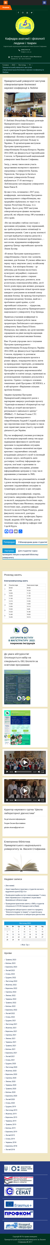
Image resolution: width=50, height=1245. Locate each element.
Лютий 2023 (10, 970)
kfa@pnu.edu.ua (26, 52)
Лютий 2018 (10, 1149)
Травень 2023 (11, 960)
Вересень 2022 (11, 988)
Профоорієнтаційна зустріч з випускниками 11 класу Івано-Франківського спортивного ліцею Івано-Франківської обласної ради (26, 897)
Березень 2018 (11, 1146)
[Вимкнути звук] (39, 772)
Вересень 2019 (11, 1117)
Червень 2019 (11, 1121)
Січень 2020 (10, 1103)
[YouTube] (27, 12)
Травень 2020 (11, 1089)
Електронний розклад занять (16, 581)
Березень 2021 (11, 1053)
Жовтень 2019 (11, 1114)
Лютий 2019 (10, 1135)
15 (13, 934)
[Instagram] (23, 12)
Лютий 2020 (10, 1099)
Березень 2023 (11, 967)
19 (36, 934)
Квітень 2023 (10, 963)
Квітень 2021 (10, 1049)
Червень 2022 (11, 999)
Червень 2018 (11, 1142)
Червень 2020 (11, 1085)
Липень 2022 (10, 995)
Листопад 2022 (11, 981)
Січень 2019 (10, 1139)
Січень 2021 (10, 1060)
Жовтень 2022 (11, 985)
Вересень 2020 (11, 1074)
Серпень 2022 (11, 992)
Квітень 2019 (10, 1128)
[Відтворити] (7, 772)
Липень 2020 (10, 1081)
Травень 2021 (11, 1046)
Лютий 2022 (10, 1013)
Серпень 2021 (11, 1035)
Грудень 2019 (11, 1106)
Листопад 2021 (11, 1024)
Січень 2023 (10, 974)
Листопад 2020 (11, 1067)
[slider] (23, 771)
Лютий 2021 (10, 1056)
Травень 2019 (11, 1124)
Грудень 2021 (11, 1020)
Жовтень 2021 (11, 1028)
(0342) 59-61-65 (25, 50)
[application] (25, 762)
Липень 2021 (10, 1038)
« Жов (22, 945)
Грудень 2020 (11, 1063)
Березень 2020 (11, 1096)
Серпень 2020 (11, 1078)
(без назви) (10, 886)
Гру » (28, 945)
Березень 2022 (11, 1010)
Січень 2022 (10, 1017)
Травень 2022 (11, 1003)
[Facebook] (18, 12)
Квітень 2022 (10, 1006)
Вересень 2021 (11, 1031)
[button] (25, 762)
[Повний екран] (43, 772)
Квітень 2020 (10, 1092)
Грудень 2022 (11, 978)
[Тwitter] (31, 12)
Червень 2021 (11, 1042)
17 (24, 934)
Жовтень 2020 (11, 1071)
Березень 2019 (11, 1132)
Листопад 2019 (11, 1110)
